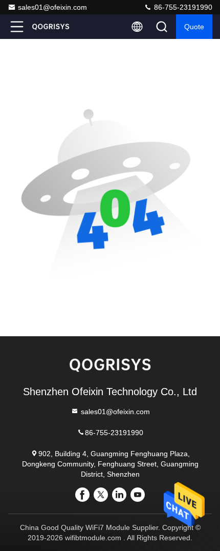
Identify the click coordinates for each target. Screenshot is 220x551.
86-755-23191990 (182, 7)
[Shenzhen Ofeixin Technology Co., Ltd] (50, 26)
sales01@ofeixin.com (52, 7)
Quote (194, 27)
